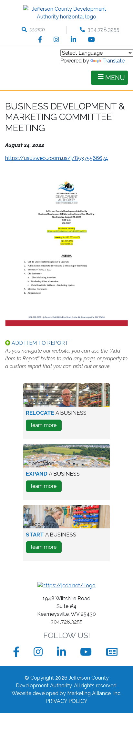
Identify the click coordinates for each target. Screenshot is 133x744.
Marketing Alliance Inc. (94, 693)
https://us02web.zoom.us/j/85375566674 (56, 158)
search (36, 30)
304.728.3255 (102, 30)
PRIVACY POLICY (66, 701)
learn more (46, 426)
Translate (113, 61)
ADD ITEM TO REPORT (39, 343)
